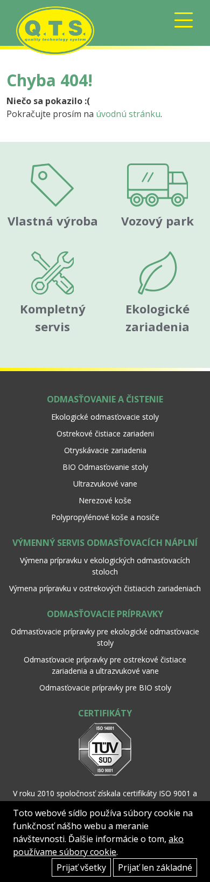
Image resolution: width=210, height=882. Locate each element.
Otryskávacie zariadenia (105, 450)
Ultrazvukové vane (105, 483)
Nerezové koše (105, 500)
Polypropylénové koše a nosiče (105, 517)
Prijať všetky (81, 867)
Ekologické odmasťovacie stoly (105, 417)
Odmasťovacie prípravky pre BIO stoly (105, 687)
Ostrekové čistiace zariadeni (105, 433)
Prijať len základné (155, 867)
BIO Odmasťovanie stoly (105, 467)
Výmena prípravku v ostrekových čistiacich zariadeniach (105, 588)
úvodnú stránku (128, 114)
